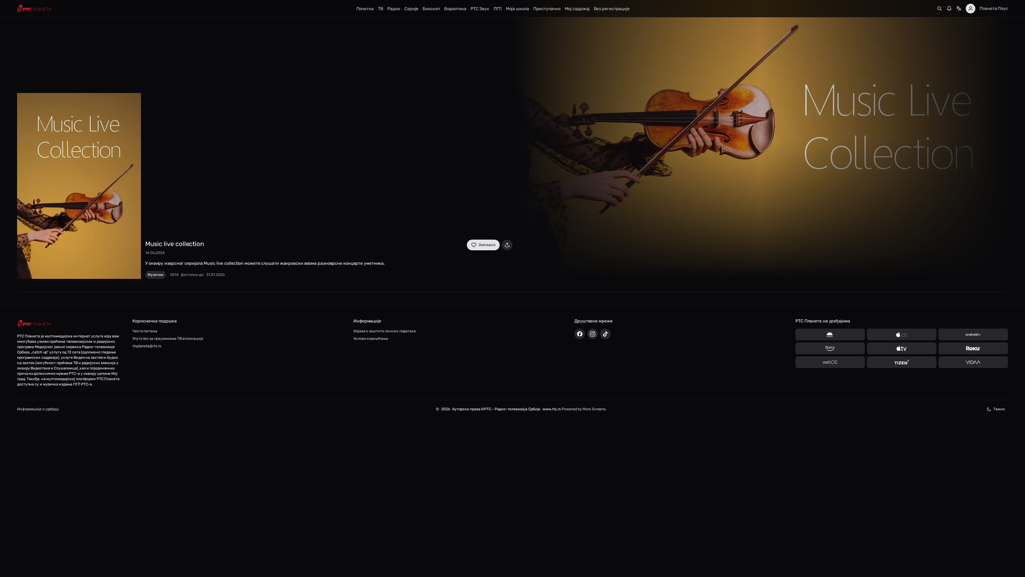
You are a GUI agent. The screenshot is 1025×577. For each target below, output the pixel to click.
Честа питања (144, 331)
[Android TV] (973, 334)
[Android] (830, 334)
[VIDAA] (973, 362)
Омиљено (487, 245)
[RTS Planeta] (34, 8)
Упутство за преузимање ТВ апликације (167, 338)
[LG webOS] (830, 362)
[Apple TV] (901, 348)
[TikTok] (605, 334)
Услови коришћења (370, 338)
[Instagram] (592, 334)
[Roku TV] (973, 348)
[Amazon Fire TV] (830, 348)
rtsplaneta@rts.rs (146, 346)
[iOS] (901, 334)
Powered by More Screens (584, 409)
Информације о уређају (38, 409)
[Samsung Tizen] (901, 362)
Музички (155, 274)
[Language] (959, 8)
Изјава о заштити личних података (384, 331)
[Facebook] (579, 334)
